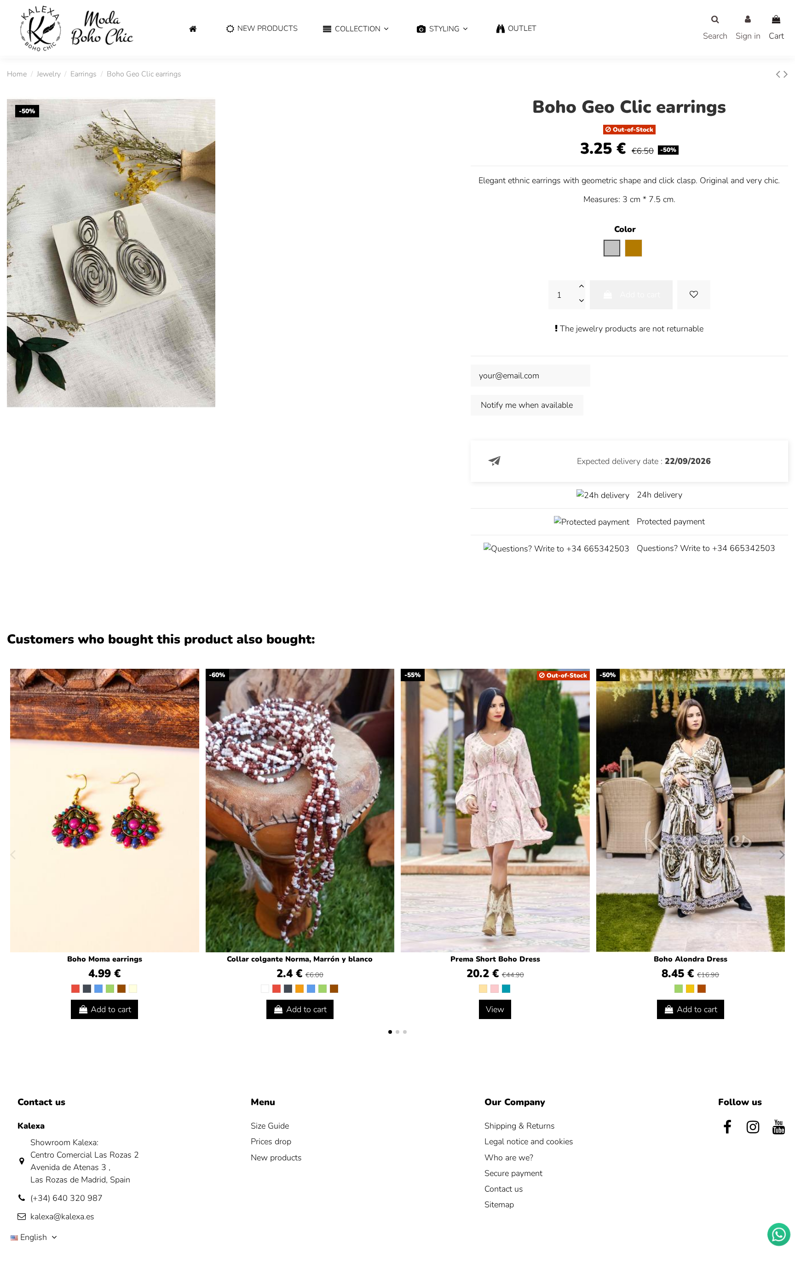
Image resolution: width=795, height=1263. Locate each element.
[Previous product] (779, 74)
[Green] (110, 989)
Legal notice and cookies (528, 1141)
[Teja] (701, 989)
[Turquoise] (506, 989)
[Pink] (494, 989)
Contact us (503, 1188)
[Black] (87, 989)
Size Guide (270, 1125)
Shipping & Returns (519, 1125)
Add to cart (640, 294)
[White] (265, 989)
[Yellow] (690, 989)
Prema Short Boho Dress (495, 959)
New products (276, 1157)
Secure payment (513, 1173)
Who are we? (508, 1157)
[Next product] (785, 74)
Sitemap (499, 1204)
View (495, 1009)
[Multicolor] (133, 989)
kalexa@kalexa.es (62, 1216)
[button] (356, 29)
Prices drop (271, 1141)
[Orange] (299, 989)
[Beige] (483, 989)
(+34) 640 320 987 (66, 1198)
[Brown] (121, 989)
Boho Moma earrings (104, 959)
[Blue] (98, 989)
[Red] (75, 989)
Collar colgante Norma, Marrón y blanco (300, 959)
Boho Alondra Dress (690, 959)
